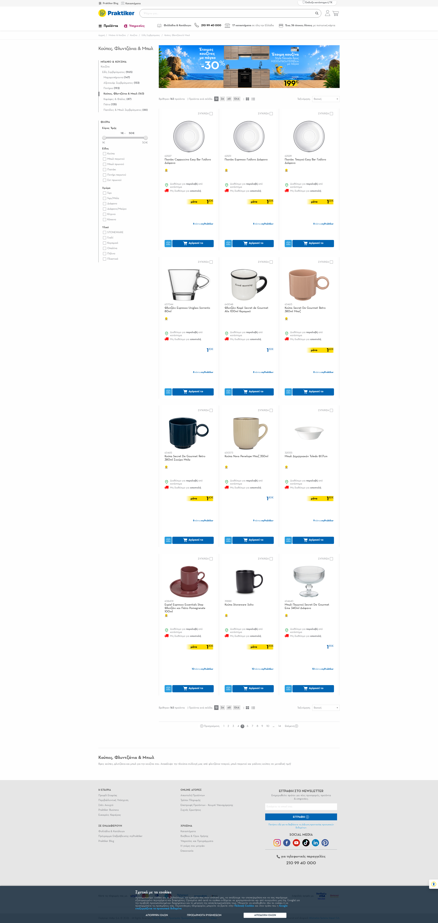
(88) (126, 110)
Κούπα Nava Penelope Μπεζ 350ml (246, 456)
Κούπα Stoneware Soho (239, 604)
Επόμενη (289, 726)
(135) (110, 104)
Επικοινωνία (187, 851)
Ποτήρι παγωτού (116, 175)
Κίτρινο (111, 214)
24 (222, 99)
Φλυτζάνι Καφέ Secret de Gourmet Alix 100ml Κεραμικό (246, 310)
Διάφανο (112, 203)
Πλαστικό (112, 259)
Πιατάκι (111, 169)
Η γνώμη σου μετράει (193, 846)
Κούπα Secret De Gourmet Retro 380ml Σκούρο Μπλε (185, 458)
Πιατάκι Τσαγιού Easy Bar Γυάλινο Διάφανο (305, 161)
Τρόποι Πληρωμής (191, 800)
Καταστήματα (188, 831)
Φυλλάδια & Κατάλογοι (111, 831)
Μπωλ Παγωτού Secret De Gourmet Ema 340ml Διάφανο (307, 606)
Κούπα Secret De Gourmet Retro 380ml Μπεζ (305, 310)
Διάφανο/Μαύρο (117, 209)
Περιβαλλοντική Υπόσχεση (113, 800)
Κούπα (111, 153)
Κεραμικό (112, 243)
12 (216, 99)
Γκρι (109, 193)
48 (229, 99)
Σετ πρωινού (114, 180)
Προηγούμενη (211, 726)
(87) (118, 99)
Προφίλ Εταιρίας (107, 795)
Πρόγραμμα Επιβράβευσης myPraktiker (120, 836)
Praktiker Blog (110, 3)
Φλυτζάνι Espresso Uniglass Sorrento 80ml (187, 310)
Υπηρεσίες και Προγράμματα (197, 841)
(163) (124, 93)
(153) (122, 83)
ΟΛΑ (236, 99)
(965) (117, 72)
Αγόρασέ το (195, 243)
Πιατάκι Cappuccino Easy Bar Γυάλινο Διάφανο (188, 161)
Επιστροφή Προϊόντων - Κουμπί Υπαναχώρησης (207, 805)
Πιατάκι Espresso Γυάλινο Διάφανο (246, 159)
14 (279, 726)
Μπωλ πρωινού (115, 164)
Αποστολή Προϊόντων (193, 795)
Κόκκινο (111, 219)
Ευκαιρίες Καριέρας (109, 815)
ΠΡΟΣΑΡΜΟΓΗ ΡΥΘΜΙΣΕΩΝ (204, 915)
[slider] (104, 137)
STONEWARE (115, 232)
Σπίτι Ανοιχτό (105, 805)
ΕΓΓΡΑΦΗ (299, 817)
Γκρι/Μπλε (113, 198)
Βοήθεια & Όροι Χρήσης (194, 836)
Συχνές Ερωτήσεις (191, 810)
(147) (117, 77)
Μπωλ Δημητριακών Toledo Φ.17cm (306, 456)
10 (267, 726)
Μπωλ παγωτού (116, 159)
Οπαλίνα (112, 248)
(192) (112, 88)
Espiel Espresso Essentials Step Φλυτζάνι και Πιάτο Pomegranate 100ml (185, 608)
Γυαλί (110, 237)
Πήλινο (111, 253)
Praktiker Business (108, 810)
